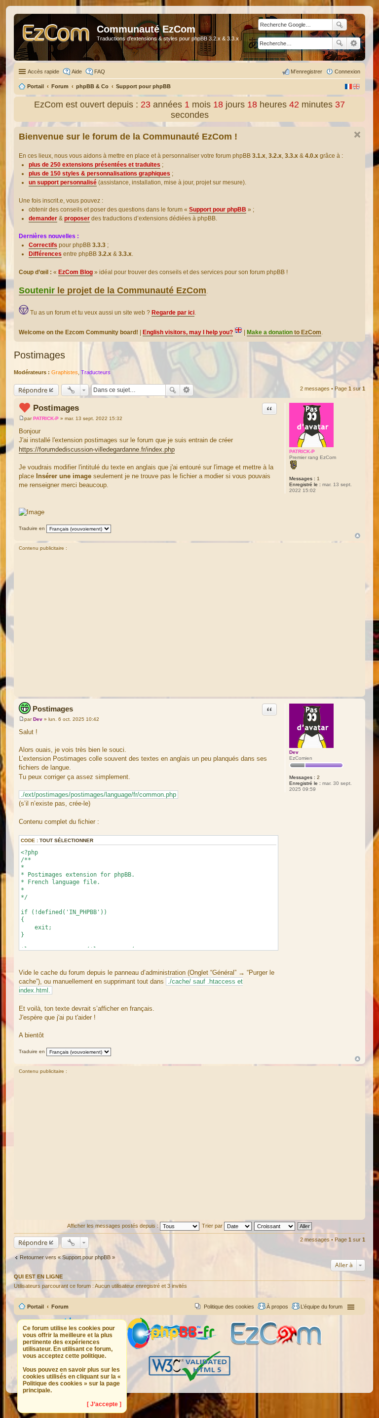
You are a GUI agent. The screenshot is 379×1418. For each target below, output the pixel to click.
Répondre (32, 390)
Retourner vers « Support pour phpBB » (67, 1257)
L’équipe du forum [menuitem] (321, 1307)
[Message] (21, 418)
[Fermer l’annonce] (357, 135)
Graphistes (64, 372)
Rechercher (339, 43)
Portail (35, 86)
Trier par (213, 1226)
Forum (60, 1307)
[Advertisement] (189, 625)
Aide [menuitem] (77, 71)
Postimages (39, 355)
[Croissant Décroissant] (275, 1226)
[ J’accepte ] (104, 1404)
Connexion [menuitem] (347, 71)
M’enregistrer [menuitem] (306, 71)
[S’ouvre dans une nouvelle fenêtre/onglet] (177, 1347)
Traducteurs (96, 372)
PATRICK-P (302, 451)
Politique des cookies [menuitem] (229, 1307)
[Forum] (56, 37)
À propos (277, 1307)
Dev (294, 752)
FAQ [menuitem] (99, 71)
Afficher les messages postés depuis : (113, 1226)
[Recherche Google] (339, 25)
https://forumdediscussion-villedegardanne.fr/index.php (97, 449)
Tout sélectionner (66, 840)
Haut (357, 535)
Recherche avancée (353, 43)
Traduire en (32, 528)
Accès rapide (43, 71)
